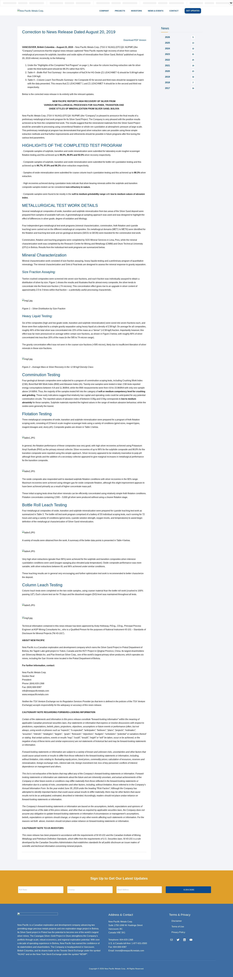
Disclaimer (177, 921)
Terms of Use (178, 926)
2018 (167, 82)
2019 (167, 77)
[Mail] (171, 939)
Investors (136, 11)
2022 (167, 60)
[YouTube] (191, 939)
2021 (167, 65)
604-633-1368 (126, 940)
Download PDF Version (135, 40)
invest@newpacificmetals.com (129, 950)
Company (104, 11)
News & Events (155, 11)
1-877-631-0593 (139, 943)
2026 (167, 37)
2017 (167, 88)
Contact (174, 11)
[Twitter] (178, 939)
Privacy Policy (178, 932)
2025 (167, 43)
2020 (167, 71)
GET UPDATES (192, 11)
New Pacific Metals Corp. (115, 969)
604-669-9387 (120, 947)
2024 (167, 48)
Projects (120, 11)
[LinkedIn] (184, 939)
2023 (167, 54)
